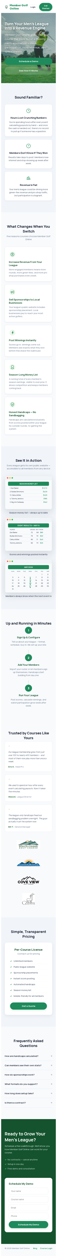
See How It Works (28, 70)
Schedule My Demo (28, 1224)
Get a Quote (28, 1006)
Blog (35, 1248)
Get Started (45, 7)
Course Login (46, 1248)
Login (33, 7)
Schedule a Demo (28, 61)
